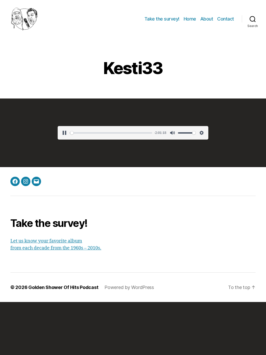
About (206, 19)
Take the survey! (161, 19)
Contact (225, 19)
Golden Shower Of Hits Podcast (63, 287)
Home (190, 19)
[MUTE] (172, 133)
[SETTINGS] (201, 133)
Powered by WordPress (129, 287)
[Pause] (64, 133)
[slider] (111, 132)
